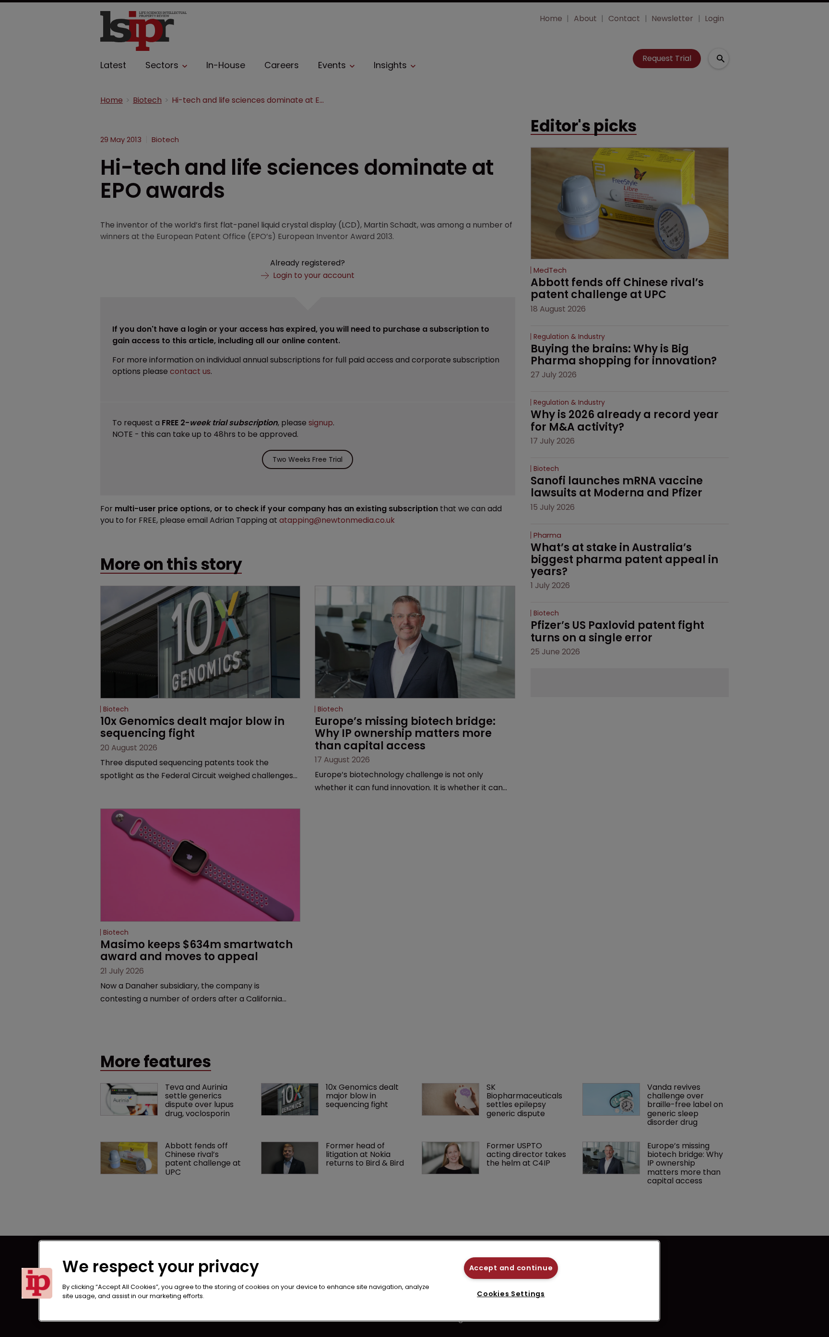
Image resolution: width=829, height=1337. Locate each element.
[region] (349, 1281)
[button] (37, 1283)
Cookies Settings (511, 1294)
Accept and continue (511, 1268)
